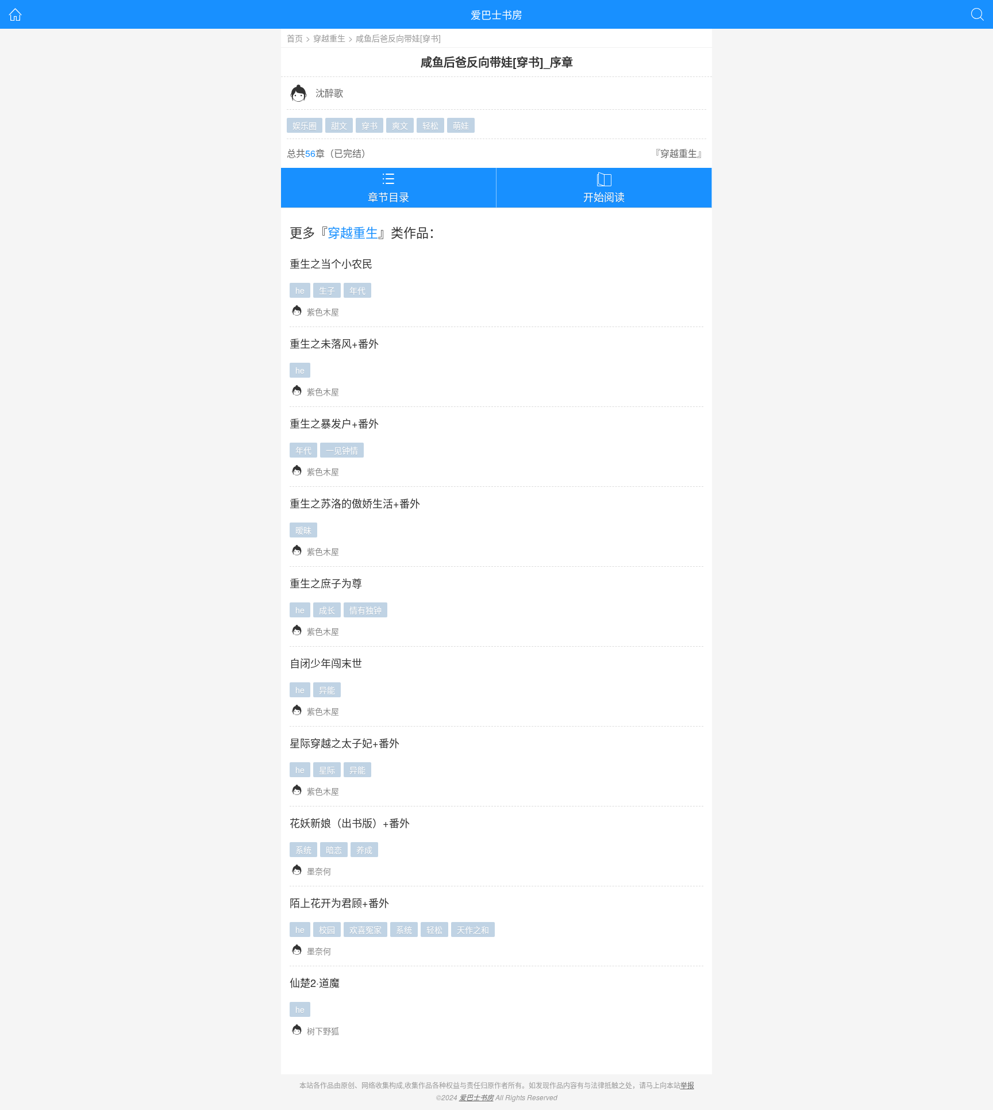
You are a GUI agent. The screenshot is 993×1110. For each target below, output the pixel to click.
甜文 (339, 125)
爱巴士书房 (496, 14)
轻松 (430, 125)
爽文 (400, 125)
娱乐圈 (304, 125)
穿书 (369, 125)
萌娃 (461, 125)
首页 (295, 38)
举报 (687, 1085)
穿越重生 (329, 38)
